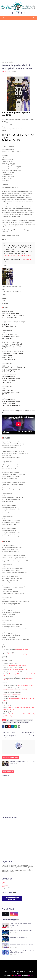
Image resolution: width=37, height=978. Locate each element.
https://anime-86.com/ (21, 649)
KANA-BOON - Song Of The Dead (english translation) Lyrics (20, 924)
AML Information (21, 971)
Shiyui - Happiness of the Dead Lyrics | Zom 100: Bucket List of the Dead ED (22, 951)
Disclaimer (12, 971)
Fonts (18, 973)
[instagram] (18, 13)
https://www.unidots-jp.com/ (25, 685)
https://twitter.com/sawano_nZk (17, 669)
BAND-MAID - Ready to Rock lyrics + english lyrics (21, 945)
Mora (3, 886)
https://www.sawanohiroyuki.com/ (17, 665)
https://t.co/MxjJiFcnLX (10, 255)
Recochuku (5, 885)
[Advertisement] (18, 39)
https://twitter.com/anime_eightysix (18, 654)
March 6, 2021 (28, 259)
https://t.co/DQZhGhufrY (24, 255)
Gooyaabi (30, 975)
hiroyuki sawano (7, 722)
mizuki (14, 722)
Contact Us (30, 971)
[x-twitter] (15, 13)
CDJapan (4, 884)
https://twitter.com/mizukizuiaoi (12, 694)
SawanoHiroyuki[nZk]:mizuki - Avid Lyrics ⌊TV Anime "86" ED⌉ (22, 762)
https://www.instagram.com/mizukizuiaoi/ (15, 690)
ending (31, 720)
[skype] (24, 13)
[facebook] (12, 13)
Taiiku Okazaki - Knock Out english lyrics (20, 930)
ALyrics (5, 71)
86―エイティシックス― (16, 720)
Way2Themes (17, 975)
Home (3, 61)
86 (7, 720)
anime (25, 720)
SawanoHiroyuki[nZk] (10, 61)
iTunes (3, 882)
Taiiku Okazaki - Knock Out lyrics (18, 937)
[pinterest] (21, 13)
